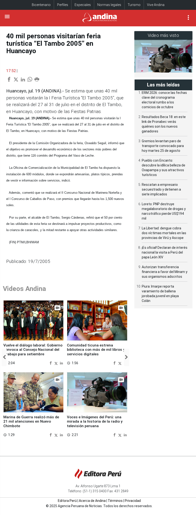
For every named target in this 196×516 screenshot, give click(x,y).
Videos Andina (24, 289)
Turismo (134, 5)
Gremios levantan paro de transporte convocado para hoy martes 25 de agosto (163, 146)
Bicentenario (41, 5)
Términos (115, 501)
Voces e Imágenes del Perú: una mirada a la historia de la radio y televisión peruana (95, 421)
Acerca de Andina (92, 501)
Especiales (83, 5)
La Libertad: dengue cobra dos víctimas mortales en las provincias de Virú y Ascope (164, 233)
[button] (4, 357)
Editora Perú (67, 501)
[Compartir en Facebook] (51, 363)
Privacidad (133, 501)
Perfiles (62, 5)
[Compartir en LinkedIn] (61, 363)
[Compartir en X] (56, 363)
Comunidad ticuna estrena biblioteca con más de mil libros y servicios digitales (96, 349)
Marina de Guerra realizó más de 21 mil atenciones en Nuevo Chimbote (31, 421)
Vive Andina (155, 5)
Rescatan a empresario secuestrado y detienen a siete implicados (161, 189)
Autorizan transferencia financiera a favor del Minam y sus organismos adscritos (164, 271)
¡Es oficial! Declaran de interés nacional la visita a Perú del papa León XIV (164, 252)
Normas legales (109, 5)
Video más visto (163, 35)
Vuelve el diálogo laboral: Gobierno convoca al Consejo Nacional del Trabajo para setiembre (32, 349)
